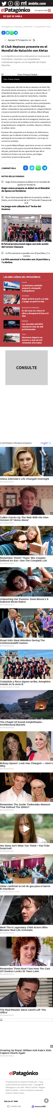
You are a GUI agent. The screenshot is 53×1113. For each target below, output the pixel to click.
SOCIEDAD (25, 296)
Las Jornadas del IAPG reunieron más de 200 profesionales (32, 327)
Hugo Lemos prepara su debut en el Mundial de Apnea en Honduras (25, 189)
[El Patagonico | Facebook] (10, 4)
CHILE (24, 334)
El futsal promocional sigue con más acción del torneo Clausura (24, 245)
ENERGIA (25, 321)
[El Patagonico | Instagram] (17, 4)
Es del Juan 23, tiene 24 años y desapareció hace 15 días (35, 313)
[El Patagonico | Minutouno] (23, 4)
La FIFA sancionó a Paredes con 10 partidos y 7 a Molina (25, 261)
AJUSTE (24, 282)
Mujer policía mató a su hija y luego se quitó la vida (35, 300)
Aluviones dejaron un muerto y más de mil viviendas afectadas (32, 340)
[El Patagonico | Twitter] (4, 4)
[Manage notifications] (46, 1100)
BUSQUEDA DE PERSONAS (30, 308)
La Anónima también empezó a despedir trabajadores (32, 288)
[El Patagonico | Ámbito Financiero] (37, 4)
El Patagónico (7, 26)
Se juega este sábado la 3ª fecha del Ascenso (21, 208)
